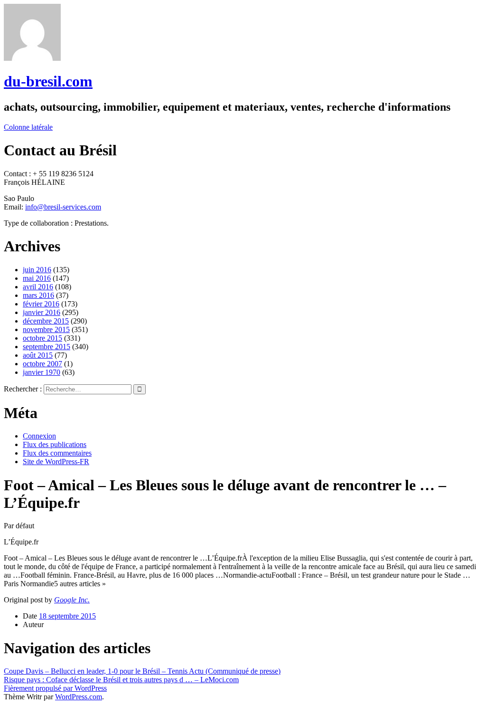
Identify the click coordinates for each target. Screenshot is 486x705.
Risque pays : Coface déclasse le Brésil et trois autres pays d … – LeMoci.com (121, 680)
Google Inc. (72, 600)
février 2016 (41, 304)
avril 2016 (38, 287)
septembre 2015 (46, 347)
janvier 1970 (41, 372)
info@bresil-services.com (63, 207)
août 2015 (38, 355)
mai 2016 (37, 278)
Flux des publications (54, 444)
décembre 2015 (46, 321)
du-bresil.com (48, 81)
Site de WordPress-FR (56, 461)
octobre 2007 (42, 364)
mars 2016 (38, 295)
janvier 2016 (41, 312)
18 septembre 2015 (67, 616)
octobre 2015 (42, 338)
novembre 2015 (46, 329)
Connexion (39, 436)
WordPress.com (78, 697)
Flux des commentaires (57, 453)
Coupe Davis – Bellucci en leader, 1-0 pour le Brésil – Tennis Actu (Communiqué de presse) (142, 671)
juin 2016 (37, 270)
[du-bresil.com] (32, 58)
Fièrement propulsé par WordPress (55, 688)
